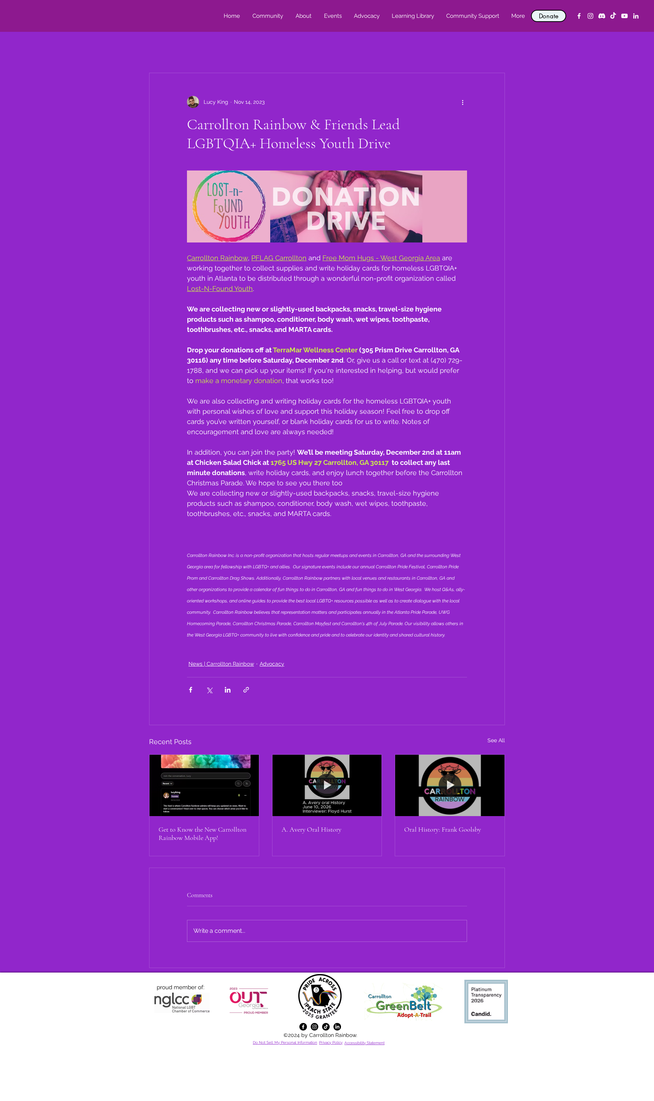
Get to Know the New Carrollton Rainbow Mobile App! (202, 833)
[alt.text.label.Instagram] (590, 16)
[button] (303, 16)
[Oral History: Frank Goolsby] (450, 785)
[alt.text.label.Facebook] (579, 16)
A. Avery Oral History (311, 829)
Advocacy (272, 664)
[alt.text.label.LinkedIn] (636, 16)
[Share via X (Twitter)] (209, 689)
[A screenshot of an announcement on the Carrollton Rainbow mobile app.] (204, 785)
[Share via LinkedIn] (227, 689)
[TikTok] (613, 16)
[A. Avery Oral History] (327, 785)
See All (496, 740)
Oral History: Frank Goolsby (442, 829)
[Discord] (602, 16)
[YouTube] (624, 16)
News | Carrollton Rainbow (221, 664)
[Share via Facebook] (190, 689)
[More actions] (462, 101)
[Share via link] (246, 689)
